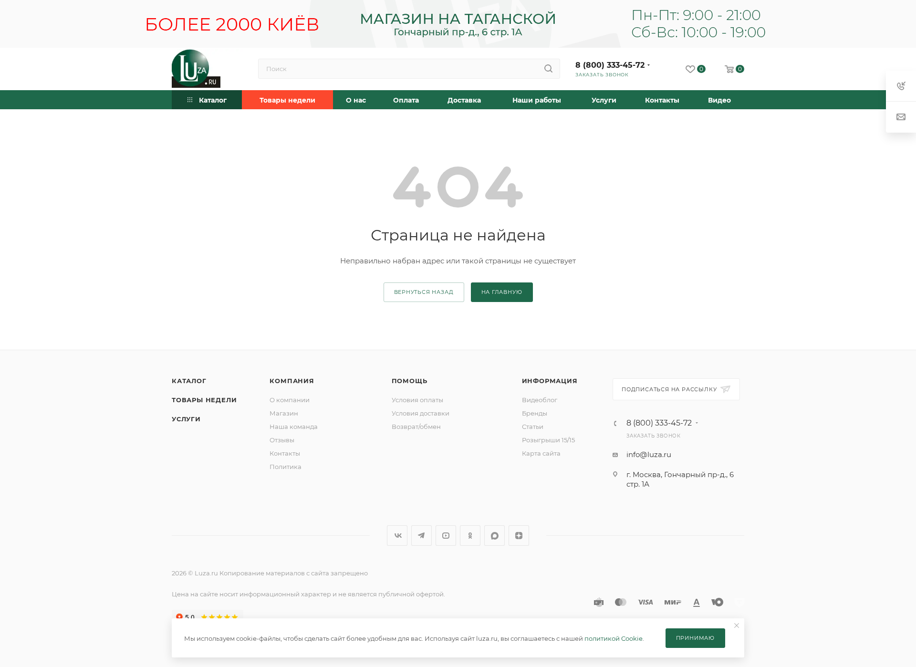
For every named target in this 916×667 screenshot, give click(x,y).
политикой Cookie (613, 638)
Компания (292, 381)
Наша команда (294, 426)
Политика (286, 466)
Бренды (534, 413)
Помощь (409, 381)
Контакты (285, 453)
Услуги (186, 419)
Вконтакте (397, 535)
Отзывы (282, 440)
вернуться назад (424, 292)
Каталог (189, 381)
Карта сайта (541, 453)
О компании (290, 400)
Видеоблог (539, 400)
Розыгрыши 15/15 (548, 440)
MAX (494, 535)
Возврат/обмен (416, 426)
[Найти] (548, 69)
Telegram (421, 535)
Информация (550, 381)
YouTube (446, 535)
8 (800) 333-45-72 (610, 65)
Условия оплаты (417, 400)
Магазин (284, 413)
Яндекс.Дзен (519, 535)
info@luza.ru (648, 454)
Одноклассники (470, 535)
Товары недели (204, 400)
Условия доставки (420, 413)
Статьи (532, 426)
